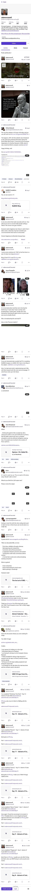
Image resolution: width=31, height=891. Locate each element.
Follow (14, 43)
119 (2, 23)
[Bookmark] (22, 80)
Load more (15, 886)
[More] (29, 80)
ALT (27, 175)
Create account (7, 889)
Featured (25, 48)
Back (4, 2)
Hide (27, 64)
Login (15, 889)
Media (15, 48)
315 (10, 23)
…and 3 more (26, 179)
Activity (6, 48)
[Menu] (28, 43)
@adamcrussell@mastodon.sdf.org (9, 19)
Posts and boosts (6, 53)
